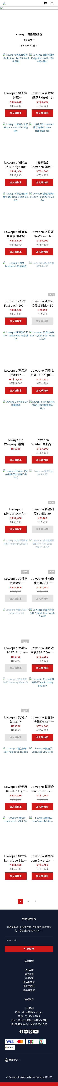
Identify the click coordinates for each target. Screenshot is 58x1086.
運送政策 (29, 978)
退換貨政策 (29, 982)
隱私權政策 (29, 990)
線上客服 (29, 970)
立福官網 (29, 1008)
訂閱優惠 (29, 949)
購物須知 (29, 974)
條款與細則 (29, 986)
